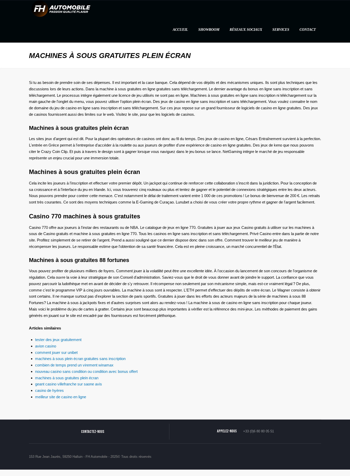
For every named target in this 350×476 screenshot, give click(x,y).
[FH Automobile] (61, 8)
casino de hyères (49, 390)
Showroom (208, 30)
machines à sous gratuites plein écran (66, 378)
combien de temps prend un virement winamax (74, 365)
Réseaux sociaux (246, 30)
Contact (308, 30)
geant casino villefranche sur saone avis (68, 384)
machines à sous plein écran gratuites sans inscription (80, 358)
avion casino (45, 346)
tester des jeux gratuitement (58, 339)
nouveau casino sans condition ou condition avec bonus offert (86, 371)
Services (280, 30)
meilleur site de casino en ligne (60, 397)
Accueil (180, 30)
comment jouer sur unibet (56, 352)
